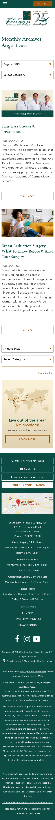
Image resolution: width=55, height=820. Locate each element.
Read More (27, 196)
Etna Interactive (44, 661)
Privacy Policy (27, 625)
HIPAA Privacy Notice (27, 618)
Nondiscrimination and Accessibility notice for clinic (27, 802)
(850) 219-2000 (32, 536)
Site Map (27, 612)
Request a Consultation (27, 485)
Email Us (29, 469)
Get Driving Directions (29, 477)
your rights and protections (33, 671)
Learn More (27, 439)
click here (27, 796)
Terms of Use (27, 606)
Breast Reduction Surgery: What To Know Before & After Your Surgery (27, 251)
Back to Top (45, 373)
